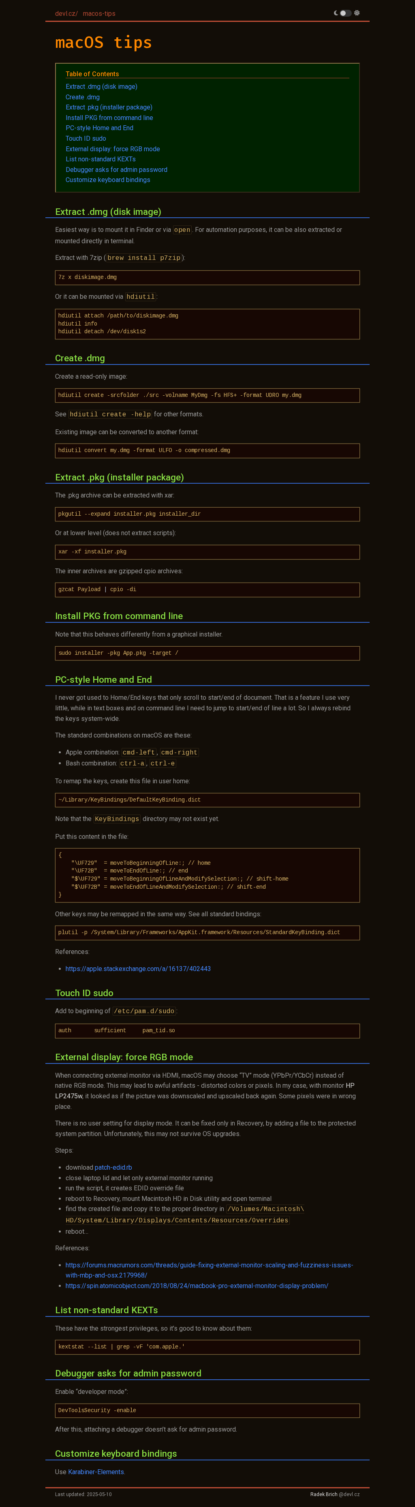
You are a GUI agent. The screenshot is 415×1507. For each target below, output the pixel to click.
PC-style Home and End (99, 128)
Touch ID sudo (86, 138)
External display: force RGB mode (113, 149)
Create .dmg (83, 97)
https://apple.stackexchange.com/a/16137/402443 (138, 969)
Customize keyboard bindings (108, 180)
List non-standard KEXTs (101, 159)
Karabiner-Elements (96, 1472)
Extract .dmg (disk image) (101, 86)
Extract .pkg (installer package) (109, 107)
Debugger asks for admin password (116, 170)
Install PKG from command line (109, 118)
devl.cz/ (66, 13)
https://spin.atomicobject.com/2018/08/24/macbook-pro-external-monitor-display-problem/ (197, 1286)
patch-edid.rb (113, 1167)
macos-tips (99, 13)
